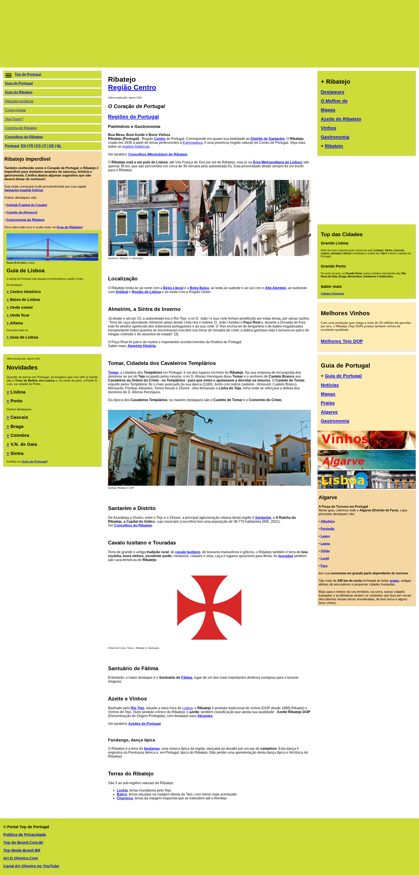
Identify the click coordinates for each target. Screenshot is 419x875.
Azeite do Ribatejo (341, 118)
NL (59, 146)
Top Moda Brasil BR (21, 850)
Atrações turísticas (19, 101)
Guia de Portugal (19, 83)
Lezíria (122, 790)
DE (51, 146)
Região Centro (132, 87)
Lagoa (325, 543)
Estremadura (193, 142)
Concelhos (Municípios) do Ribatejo (157, 154)
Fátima (186, 677)
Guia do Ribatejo (19, 92)
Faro (324, 566)
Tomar (113, 372)
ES (38, 146)
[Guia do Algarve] (367, 468)
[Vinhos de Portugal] (367, 448)
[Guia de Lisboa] (52, 259)
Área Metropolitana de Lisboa (277, 162)
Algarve (329, 411)
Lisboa (187, 708)
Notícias (330, 384)
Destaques (332, 91)
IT (44, 146)
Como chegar (15, 110)
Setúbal (121, 292)
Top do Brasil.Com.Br (23, 842)
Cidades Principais (332, 293)
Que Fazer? (14, 119)
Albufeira (328, 521)
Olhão (325, 551)
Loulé (325, 558)
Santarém (263, 517)
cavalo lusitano (187, 552)
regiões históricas (135, 146)
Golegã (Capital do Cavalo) (26, 205)
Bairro (122, 794)
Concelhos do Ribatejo (24, 137)
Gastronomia (335, 136)
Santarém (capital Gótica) (23, 190)
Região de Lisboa (146, 292)
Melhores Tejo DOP (342, 341)
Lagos (325, 536)
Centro (159, 139)
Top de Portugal (28, 74)
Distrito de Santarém (268, 139)
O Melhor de (334, 100)
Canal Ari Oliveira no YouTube (31, 866)
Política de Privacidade (24, 835)
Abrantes (205, 716)
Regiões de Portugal (133, 117)
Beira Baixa (199, 288)
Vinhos (328, 127)
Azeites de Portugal (144, 724)
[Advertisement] (134, 33)
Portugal (12, 146)
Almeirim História (141, 346)
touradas (285, 556)
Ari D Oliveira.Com (20, 858)
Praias (328, 402)
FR (31, 146)
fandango (152, 748)
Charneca (125, 798)
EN (23, 146)
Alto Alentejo (275, 288)
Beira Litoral (173, 288)
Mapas (328, 109)
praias (394, 580)
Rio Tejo (137, 708)
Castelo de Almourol (21, 212)
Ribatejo (334, 145)
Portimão (328, 529)
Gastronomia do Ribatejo (25, 220)
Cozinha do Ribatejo (21, 128)
